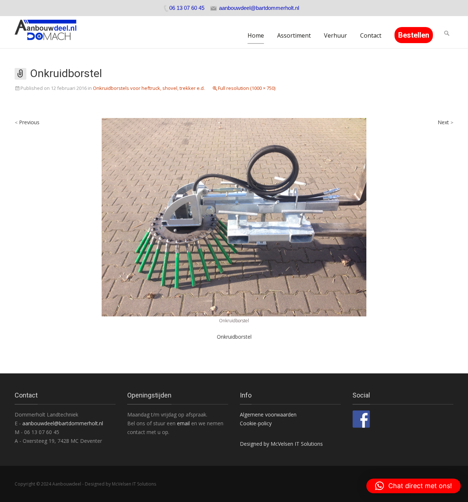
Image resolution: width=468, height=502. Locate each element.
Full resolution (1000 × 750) (246, 88)
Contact (370, 35)
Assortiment (294, 35)
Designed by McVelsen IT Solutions (281, 443)
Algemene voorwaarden (268, 414)
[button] (413, 486)
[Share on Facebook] (361, 419)
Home (256, 35)
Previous (27, 122)
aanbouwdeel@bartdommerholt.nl (62, 423)
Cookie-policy (256, 423)
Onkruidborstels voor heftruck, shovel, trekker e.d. (149, 88)
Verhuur (335, 35)
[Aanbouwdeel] (50, 32)
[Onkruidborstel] (234, 216)
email (184, 423)
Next (445, 122)
